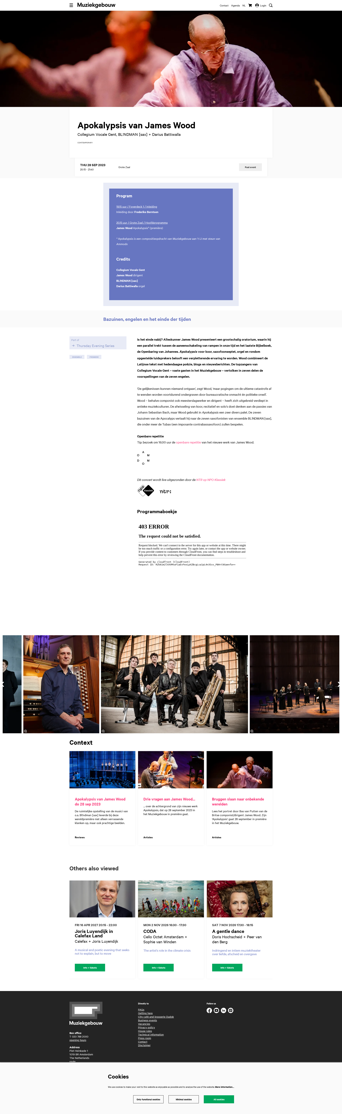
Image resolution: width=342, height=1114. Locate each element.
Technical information (151, 1034)
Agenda (235, 5)
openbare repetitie (188, 442)
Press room (144, 1038)
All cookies (219, 1099)
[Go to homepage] (96, 5)
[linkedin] (223, 1010)
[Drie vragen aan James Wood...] (171, 769)
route (72, 1061)
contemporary (85, 143)
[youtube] (216, 1010)
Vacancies (144, 1024)
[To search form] (271, 5)
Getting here (145, 1013)
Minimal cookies (184, 1099)
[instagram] (230, 1010)
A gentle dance (228, 931)
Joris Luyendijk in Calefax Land (94, 933)
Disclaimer (144, 1045)
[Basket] (250, 5)
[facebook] (209, 1010)
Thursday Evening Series (95, 346)
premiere (94, 357)
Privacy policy (146, 1027)
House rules (145, 1031)
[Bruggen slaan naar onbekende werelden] (240, 769)
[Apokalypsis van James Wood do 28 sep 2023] (102, 769)
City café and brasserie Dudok (156, 1016)
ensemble (77, 357)
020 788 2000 (80, 1036)
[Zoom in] (103, 731)
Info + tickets (90, 967)
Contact (224, 5)
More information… (224, 1087)
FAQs (141, 1009)
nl (244, 5)
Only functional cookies (148, 1099)
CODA (149, 931)
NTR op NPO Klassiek (211, 480)
